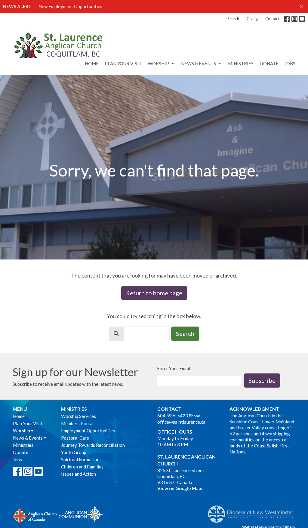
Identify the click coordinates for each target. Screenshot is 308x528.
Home (92, 63)
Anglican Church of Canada (35, 515)
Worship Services (78, 416)
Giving (252, 18)
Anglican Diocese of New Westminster (252, 511)
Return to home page (154, 292)
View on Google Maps (180, 488)
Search (233, 18)
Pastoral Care (75, 438)
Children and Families (82, 466)
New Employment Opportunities (70, 6)
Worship (158, 63)
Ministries (241, 63)
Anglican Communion (80, 514)
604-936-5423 (172, 415)
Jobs (290, 63)
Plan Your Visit (123, 63)
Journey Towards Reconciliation (93, 445)
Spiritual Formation (80, 459)
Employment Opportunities (88, 430)
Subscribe (262, 380)
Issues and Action (78, 474)
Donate (269, 63)
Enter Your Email (173, 368)
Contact (272, 18)
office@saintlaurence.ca (181, 422)
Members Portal (77, 423)
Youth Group (73, 452)
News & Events (198, 63)
